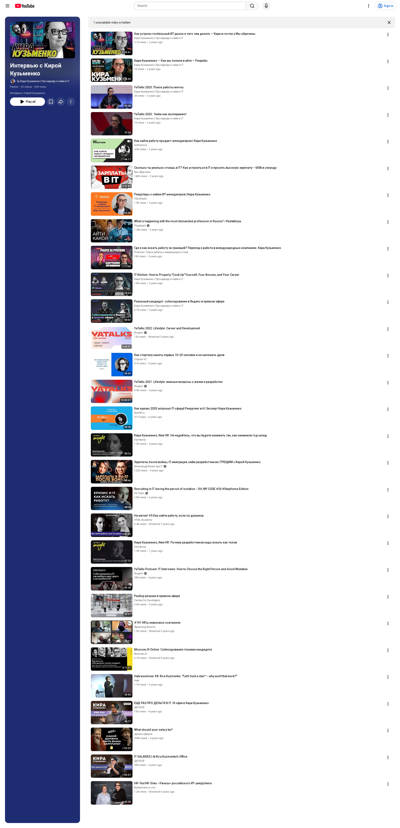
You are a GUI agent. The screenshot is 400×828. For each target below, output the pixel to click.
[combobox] (191, 5)
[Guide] (7, 5)
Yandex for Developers (147, 600)
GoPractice (140, 145)
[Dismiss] (389, 22)
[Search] (252, 6)
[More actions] (71, 101)
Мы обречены (142, 172)
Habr (136, 680)
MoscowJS (140, 653)
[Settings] (368, 5)
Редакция (140, 225)
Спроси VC (140, 359)
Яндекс (138, 332)
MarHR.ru (139, 412)
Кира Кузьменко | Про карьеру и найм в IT (158, 38)
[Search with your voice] (266, 6)
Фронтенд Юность (144, 627)
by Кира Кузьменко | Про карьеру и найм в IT (43, 81)
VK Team (139, 493)
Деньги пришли (143, 734)
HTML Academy (143, 519)
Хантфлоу (140, 439)
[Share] (61, 101)
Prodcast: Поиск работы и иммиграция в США (161, 252)
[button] (42, 40)
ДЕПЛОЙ (139, 707)
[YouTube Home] (24, 6)
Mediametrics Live (144, 787)
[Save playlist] (51, 101)
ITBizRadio (140, 198)
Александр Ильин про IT (148, 466)
